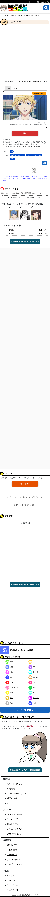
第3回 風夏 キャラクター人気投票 (38, 15)
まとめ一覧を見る (15, 829)
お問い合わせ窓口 (15, 859)
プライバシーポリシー (16, 794)
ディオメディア (37, 155)
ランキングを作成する (25, 710)
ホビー (12, 677)
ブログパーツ (13, 880)
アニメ (12, 158)
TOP (6, 15)
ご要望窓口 (12, 855)
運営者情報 (12, 798)
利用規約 (11, 789)
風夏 (12, 155)
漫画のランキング (17, 15)
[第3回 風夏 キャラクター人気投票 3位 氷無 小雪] (36, 215)
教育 (11, 703)
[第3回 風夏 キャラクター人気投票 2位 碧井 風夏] (25, 215)
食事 (11, 692)
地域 (34, 703)
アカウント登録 (14, 834)
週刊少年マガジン (19, 155)
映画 (11, 672)
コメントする (25, 484)
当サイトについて (15, 784)
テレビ (35, 672)
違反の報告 (12, 845)
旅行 (34, 682)
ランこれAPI (12, 885)
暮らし (35, 692)
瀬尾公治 (28, 155)
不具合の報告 (13, 850)
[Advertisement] (25, 52)
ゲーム (12, 662)
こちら (37, 178)
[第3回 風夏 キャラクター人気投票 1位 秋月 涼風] (14, 215)
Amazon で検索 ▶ (39, 93)
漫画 (12, 151)
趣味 (34, 687)
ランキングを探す (15, 814)
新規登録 (30, 726)
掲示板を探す (13, 824)
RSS (9, 803)
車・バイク (37, 677)
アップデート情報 (15, 864)
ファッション (15, 687)
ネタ (11, 698)
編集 (44, 163)
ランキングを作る (15, 819)
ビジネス (36, 698)
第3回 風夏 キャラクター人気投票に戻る (25, 242)
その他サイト (13, 890)
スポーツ (13, 682)
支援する (11, 876)
